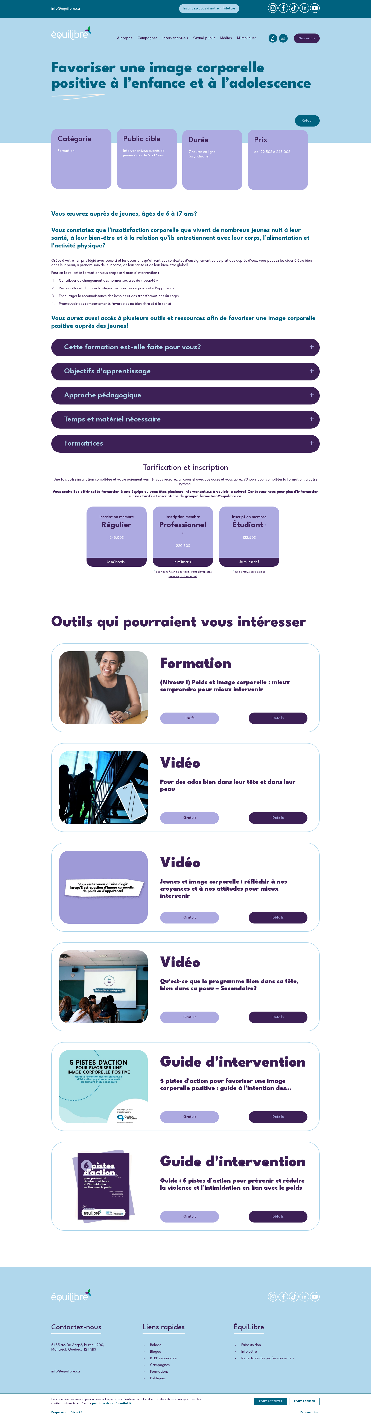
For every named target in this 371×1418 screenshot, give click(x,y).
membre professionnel (183, 576)
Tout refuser (304, 1401)
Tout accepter (271, 1401)
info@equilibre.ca (65, 9)
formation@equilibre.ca (220, 496)
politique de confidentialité (112, 1403)
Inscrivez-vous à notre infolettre (209, 8)
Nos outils (306, 38)
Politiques (158, 1378)
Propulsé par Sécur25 (66, 1412)
